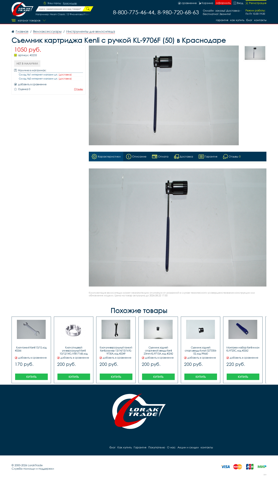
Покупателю (156, 447)
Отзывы (78, 89)
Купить (31, 376)
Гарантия (222, 20)
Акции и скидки (188, 447)
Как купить (237, 20)
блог (249, 20)
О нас (171, 447)
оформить (223, 3)
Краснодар (70, 3)
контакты (260, 20)
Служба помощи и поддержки (33, 468)
